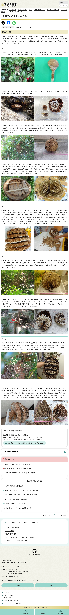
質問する (43, 613)
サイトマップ (7, 592)
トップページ (12, 9)
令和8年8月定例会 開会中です (13, 503)
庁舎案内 (17, 585)
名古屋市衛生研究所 (39, 9)
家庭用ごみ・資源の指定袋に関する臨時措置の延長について (22, 473)
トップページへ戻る (61, 515)
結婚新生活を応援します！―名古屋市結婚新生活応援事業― (22, 490)
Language (60, 613)
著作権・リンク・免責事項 (10, 600)
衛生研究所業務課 (11, 451)
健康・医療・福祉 (22, 9)
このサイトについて (9, 595)
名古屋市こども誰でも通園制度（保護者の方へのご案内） (21, 495)
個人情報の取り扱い (9, 598)
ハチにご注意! (9, 530)
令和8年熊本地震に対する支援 (13, 486)
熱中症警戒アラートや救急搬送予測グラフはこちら (19, 508)
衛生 (30, 9)
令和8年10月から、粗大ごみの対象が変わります (19, 464)
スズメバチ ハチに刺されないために (16, 540)
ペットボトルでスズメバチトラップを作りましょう (19, 537)
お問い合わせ (51, 585)
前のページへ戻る (47, 515)
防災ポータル (63, 5)
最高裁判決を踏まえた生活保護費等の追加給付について (21, 468)
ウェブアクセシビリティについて (13, 603)
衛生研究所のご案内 (53, 9)
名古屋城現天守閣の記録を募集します (15, 499)
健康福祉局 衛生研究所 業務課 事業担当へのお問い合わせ (26, 443)
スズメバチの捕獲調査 (12, 527)
